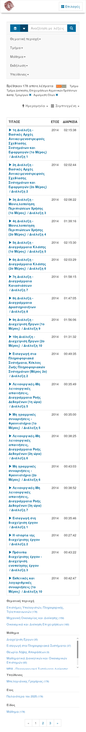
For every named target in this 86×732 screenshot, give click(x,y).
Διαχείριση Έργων (22, 639)
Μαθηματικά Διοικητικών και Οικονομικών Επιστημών (37, 660)
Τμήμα (15, 47)
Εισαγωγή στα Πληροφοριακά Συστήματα (39, 645)
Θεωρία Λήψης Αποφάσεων (28, 652)
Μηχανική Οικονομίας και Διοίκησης (35, 618)
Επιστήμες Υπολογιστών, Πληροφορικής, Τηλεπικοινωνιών (35, 609)
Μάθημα (16, 56)
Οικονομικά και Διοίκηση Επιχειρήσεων (38, 624)
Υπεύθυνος (18, 74)
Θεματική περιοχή (24, 39)
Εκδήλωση (18, 65)
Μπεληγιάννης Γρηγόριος (28, 681)
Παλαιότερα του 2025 (25, 696)
